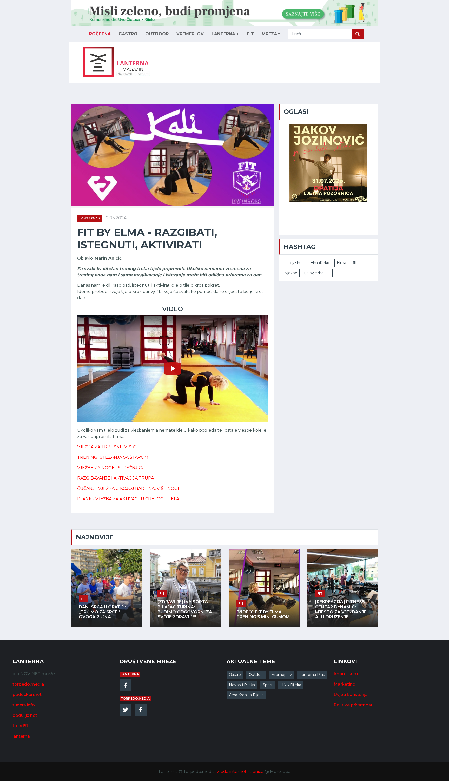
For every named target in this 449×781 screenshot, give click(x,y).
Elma (341, 262)
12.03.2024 (115, 217)
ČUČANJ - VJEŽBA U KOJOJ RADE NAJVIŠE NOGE (129, 488)
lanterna (21, 736)
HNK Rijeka (290, 684)
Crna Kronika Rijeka (246, 695)
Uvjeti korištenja (351, 694)
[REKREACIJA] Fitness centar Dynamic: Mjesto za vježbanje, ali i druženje (340, 609)
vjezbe (291, 273)
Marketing (344, 684)
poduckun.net (27, 694)
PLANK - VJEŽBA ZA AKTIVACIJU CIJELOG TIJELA (128, 498)
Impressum (346, 673)
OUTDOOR (157, 33)
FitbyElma (294, 262)
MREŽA (269, 33)
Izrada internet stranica (239, 771)
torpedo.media (28, 684)
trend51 (20, 725)
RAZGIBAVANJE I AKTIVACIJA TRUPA (115, 478)
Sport (268, 684)
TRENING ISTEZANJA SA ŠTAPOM (112, 457)
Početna (100, 33)
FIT (250, 33)
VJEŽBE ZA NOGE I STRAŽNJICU (111, 467)
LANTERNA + (225, 33)
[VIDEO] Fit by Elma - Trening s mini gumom (261, 614)
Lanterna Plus (312, 674)
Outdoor (256, 674)
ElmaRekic (320, 262)
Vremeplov (282, 674)
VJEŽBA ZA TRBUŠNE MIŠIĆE (107, 446)
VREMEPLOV (190, 33)
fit (355, 262)
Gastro (235, 674)
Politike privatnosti (354, 705)
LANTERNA (130, 674)
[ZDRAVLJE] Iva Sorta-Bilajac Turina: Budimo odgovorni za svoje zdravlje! (183, 609)
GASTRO (127, 33)
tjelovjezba (313, 273)
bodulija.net (24, 715)
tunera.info (23, 705)
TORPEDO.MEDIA (135, 698)
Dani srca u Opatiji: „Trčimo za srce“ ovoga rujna (100, 612)
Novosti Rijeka (242, 684)
